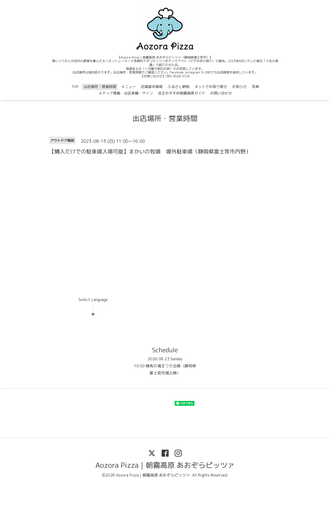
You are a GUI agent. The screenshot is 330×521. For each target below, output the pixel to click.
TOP (75, 86)
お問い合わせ (221, 93)
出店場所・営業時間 (100, 86)
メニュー (128, 86)
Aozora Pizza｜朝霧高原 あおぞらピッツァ (165, 465)
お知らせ (239, 86)
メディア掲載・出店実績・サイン (126, 93)
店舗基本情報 (152, 86)
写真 (255, 86)
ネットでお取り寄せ (210, 86)
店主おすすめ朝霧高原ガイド (181, 93)
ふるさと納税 (178, 86)
